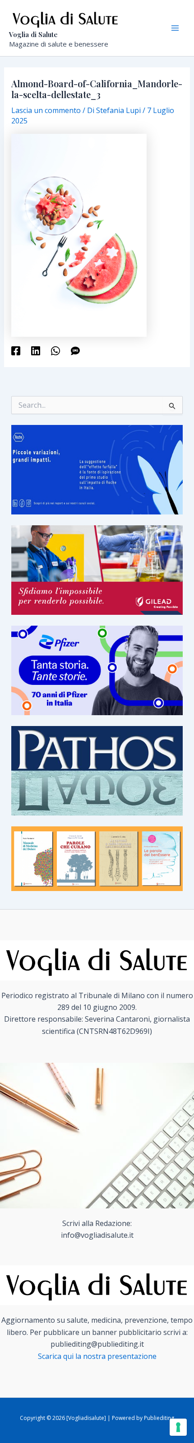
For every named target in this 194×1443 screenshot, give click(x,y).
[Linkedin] (35, 350)
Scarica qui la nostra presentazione (97, 1356)
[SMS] (75, 350)
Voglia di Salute (33, 34)
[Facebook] (15, 350)
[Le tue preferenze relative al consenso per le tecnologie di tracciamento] (178, 1427)
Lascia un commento (46, 110)
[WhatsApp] (55, 350)
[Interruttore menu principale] (175, 28)
